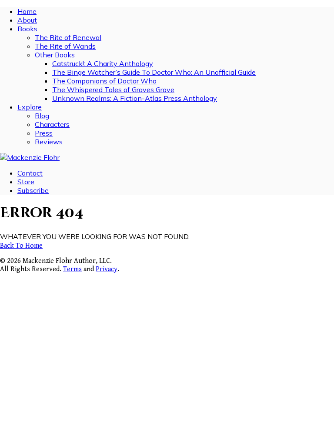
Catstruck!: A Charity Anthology (102, 63)
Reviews (49, 141)
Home (27, 11)
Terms (72, 269)
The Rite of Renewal (68, 37)
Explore (29, 107)
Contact (30, 173)
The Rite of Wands (65, 46)
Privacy (106, 269)
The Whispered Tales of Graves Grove (113, 89)
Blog (42, 115)
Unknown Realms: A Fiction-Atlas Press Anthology (134, 98)
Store (25, 181)
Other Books (55, 54)
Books (27, 28)
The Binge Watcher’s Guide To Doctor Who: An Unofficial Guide (154, 72)
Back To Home (21, 246)
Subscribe (33, 190)
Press (44, 133)
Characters (52, 124)
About (27, 20)
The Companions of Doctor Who (104, 80)
